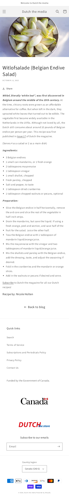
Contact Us (13, 367)
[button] (4, 11)
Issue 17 (21, 136)
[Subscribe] (58, 446)
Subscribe (8, 282)
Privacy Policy (14, 360)
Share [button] (9, 88)
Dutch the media (30, 492)
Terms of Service (15, 344)
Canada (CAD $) (32, 468)
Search (10, 337)
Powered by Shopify (43, 492)
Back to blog (36, 307)
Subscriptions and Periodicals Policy (26, 352)
